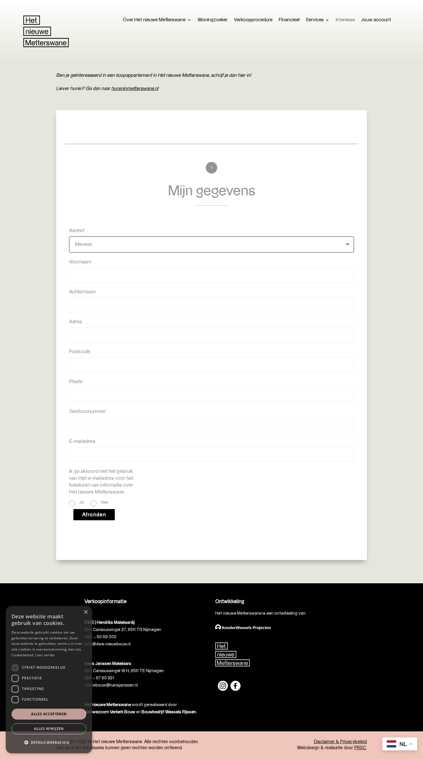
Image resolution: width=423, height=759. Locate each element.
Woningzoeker (213, 20)
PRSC (360, 748)
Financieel (289, 20)
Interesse (345, 20)
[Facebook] (235, 689)
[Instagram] (224, 689)
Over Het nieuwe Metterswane (154, 20)
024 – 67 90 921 (99, 678)
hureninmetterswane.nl (134, 88)
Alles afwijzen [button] (49, 728)
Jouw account (376, 20)
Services (315, 20)
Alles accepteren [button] (48, 714)
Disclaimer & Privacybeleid (340, 742)
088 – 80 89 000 (101, 637)
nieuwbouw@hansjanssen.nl (111, 685)
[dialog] (49, 679)
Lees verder (45, 655)
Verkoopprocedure (253, 20)
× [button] (85, 612)
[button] (49, 742)
